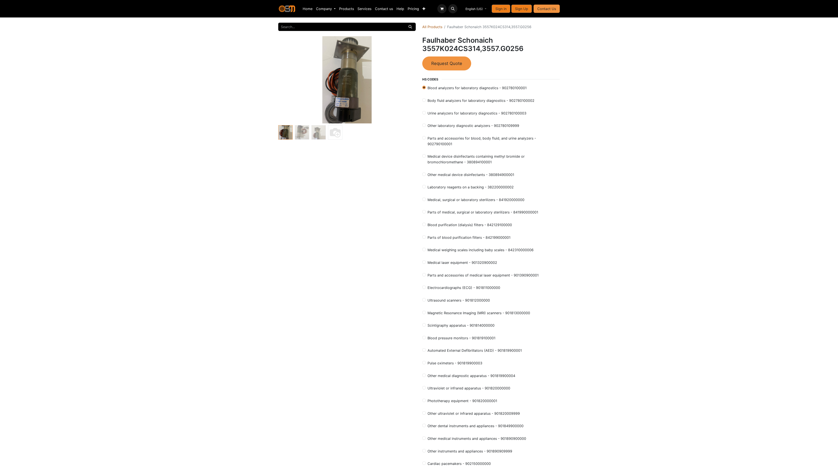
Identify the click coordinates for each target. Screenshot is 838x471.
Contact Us (546, 9)
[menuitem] (307, 8)
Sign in (501, 9)
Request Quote (446, 63)
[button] (452, 8)
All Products (432, 27)
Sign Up (521, 9)
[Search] (410, 27)
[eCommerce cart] (441, 8)
